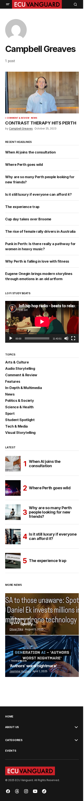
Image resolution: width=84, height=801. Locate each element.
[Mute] (66, 338)
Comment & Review (18, 118)
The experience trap (22, 207)
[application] (42, 321)
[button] (7, 4)
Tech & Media (16, 426)
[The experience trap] (13, 560)
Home (9, 716)
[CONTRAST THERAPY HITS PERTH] (42, 92)
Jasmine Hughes (20, 671)
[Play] (11, 338)
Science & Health (19, 407)
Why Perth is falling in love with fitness (37, 261)
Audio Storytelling (20, 369)
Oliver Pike (16, 629)
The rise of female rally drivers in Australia (40, 231)
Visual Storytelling (20, 433)
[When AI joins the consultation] (13, 464)
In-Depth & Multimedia (23, 388)
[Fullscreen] (73, 338)
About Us (12, 727)
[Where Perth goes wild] (13, 488)
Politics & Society (19, 401)
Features (12, 382)
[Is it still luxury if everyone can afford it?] (13, 536)
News (34, 118)
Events (10, 750)
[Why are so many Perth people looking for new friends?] (13, 512)
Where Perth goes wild (24, 164)
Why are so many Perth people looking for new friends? (50, 512)
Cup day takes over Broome (28, 219)
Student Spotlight (20, 420)
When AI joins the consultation (30, 152)
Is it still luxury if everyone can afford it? (38, 194)
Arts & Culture (17, 362)
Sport (9, 414)
